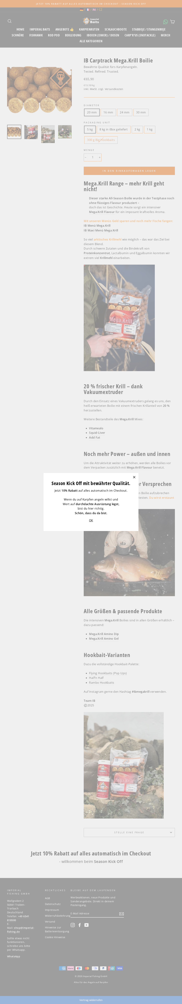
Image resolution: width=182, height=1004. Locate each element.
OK (91, 520)
